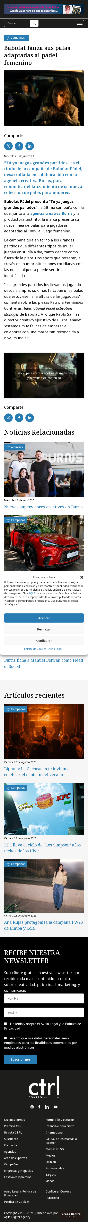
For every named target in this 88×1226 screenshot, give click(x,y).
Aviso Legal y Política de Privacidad (20, 1193)
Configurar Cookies (58, 1191)
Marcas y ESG (55, 1149)
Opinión (51, 1162)
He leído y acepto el (42, 1026)
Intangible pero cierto (60, 1126)
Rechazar (44, 629)
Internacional (54, 1132)
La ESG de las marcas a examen (61, 1141)
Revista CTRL (13, 1132)
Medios (50, 1155)
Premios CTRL (13, 1126)
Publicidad (52, 1198)
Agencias (10, 1151)
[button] (82, 577)
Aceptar (44, 618)
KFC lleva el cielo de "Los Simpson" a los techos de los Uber (42, 848)
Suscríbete (11, 1139)
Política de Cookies (35, 649)
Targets (51, 1174)
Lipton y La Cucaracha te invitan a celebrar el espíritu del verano (37, 771)
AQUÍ (32, 593)
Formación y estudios (60, 1120)
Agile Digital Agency (17, 1217)
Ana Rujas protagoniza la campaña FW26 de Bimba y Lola (43, 925)
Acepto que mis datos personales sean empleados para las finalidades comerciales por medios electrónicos (40, 1043)
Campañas (11, 1164)
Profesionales (55, 1168)
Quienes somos (14, 1120)
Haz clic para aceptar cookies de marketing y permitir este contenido (44, 375)
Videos (50, 1181)
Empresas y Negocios (18, 1171)
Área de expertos (15, 1158)
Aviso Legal (55, 649)
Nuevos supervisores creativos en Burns (43, 507)
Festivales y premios (17, 1177)
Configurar (44, 640)
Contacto (10, 1145)
